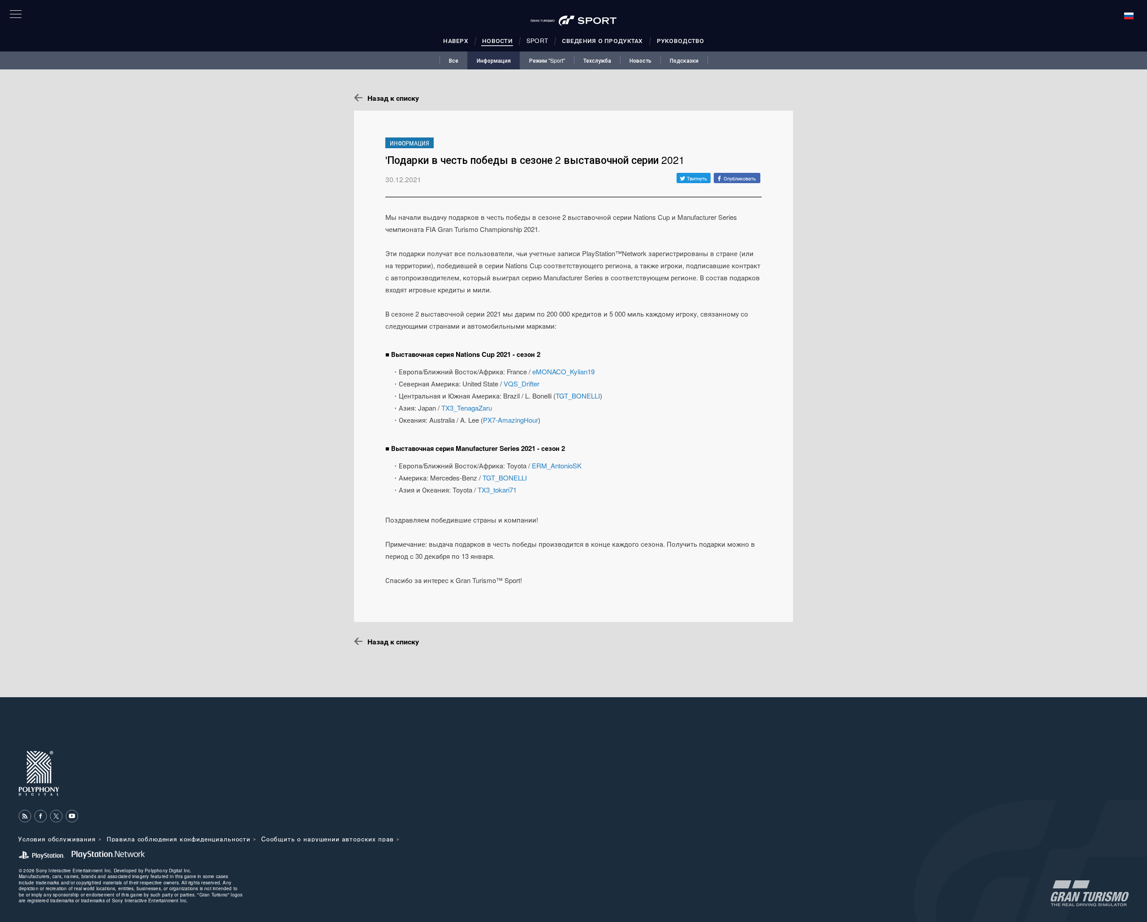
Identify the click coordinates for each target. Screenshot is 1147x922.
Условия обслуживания (57, 839)
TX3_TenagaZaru (466, 407)
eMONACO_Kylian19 (563, 371)
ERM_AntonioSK (557, 465)
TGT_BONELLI (578, 395)
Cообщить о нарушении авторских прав (327, 839)
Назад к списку (393, 98)
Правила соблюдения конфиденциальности (178, 839)
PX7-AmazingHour (510, 420)
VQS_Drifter (521, 383)
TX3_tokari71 (497, 489)
